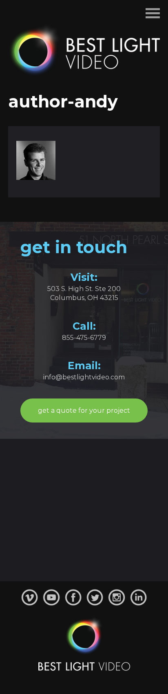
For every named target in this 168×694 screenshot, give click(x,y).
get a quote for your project (84, 410)
